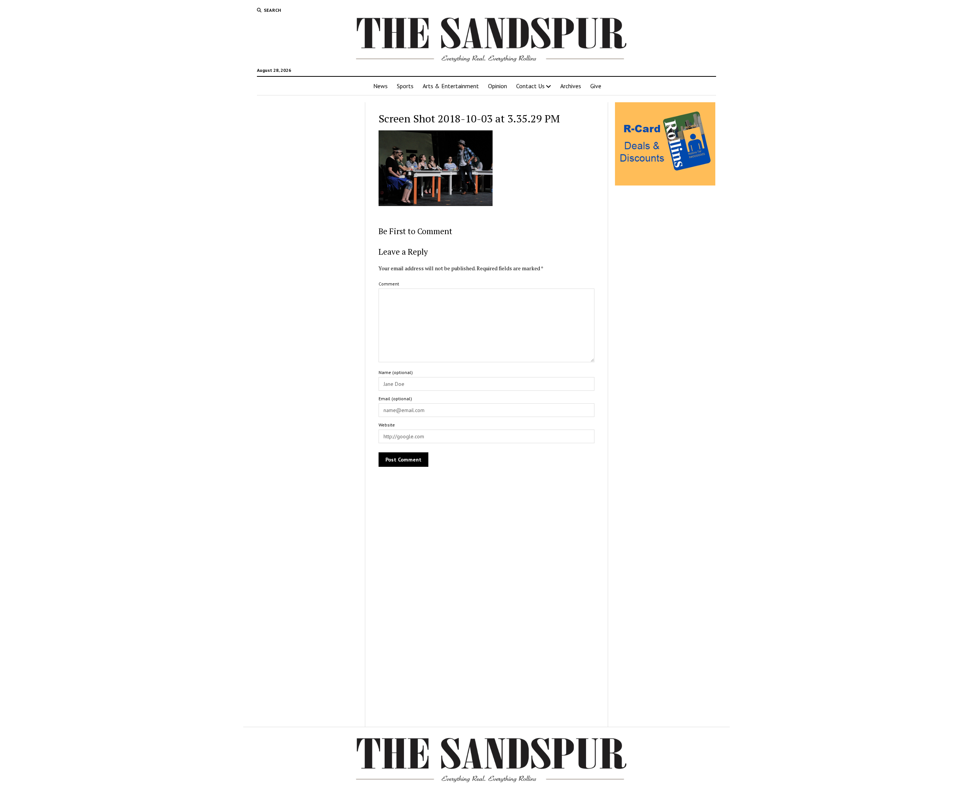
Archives (570, 86)
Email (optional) (395, 398)
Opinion (497, 86)
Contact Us (530, 86)
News (380, 86)
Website (387, 425)
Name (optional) (396, 372)
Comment (389, 284)
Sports (405, 86)
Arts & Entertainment (451, 86)
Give (595, 86)
